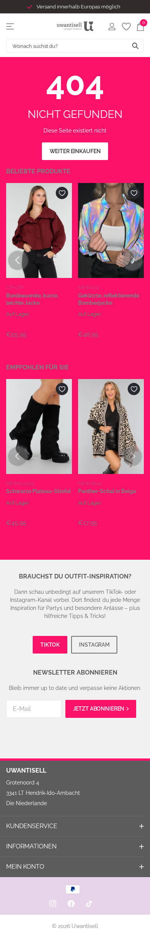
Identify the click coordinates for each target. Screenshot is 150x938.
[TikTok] (89, 903)
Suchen (135, 45)
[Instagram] (52, 903)
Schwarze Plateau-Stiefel (38, 491)
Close (75, 826)
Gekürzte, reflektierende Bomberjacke (108, 299)
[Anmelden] (111, 26)
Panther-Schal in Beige (107, 491)
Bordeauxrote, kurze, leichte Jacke (32, 299)
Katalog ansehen (10, 26)
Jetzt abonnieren (99, 709)
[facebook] (71, 903)
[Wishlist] (126, 26)
